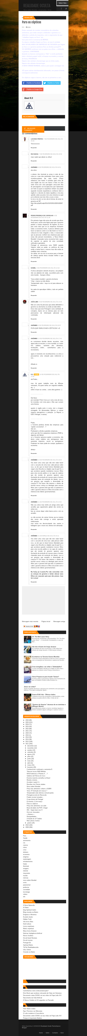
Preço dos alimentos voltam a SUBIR (39, 789)
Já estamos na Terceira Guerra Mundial (45, 657)
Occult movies (28, 940)
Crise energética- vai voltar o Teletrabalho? (47, 667)
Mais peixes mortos (33, 821)
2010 (27, 825)
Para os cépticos (32, 804)
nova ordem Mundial (29, 880)
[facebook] (61, 8)
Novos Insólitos (28, 935)
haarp (25, 864)
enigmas (26, 857)
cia (24, 843)
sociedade (26, 889)
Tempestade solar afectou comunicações (40, 793)
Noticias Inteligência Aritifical (32, 933)
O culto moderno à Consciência (33, 1013)
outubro (30, 750)
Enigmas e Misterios (30, 914)
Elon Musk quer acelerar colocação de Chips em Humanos (42, 993)
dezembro (30, 746)
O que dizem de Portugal (35, 799)
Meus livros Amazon (29, 931)
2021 (27, 731)
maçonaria (26, 873)
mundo (25, 875)
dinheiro (25, 852)
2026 (27, 720)
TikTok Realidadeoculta (30, 947)
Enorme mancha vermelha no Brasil (38, 778)
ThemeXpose (56, 1026)
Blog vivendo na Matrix (30, 912)
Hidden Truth (27, 919)
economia (26, 854)
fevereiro (30, 767)
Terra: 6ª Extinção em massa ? (37, 791)
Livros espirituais (28, 926)
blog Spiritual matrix (29, 910)
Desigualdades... (32, 816)
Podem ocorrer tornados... (35, 797)
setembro (30, 752)
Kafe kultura (27, 924)
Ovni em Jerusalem (33, 812)
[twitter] (66, 8)
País (24, 836)
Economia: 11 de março (34, 801)
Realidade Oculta (36, 5)
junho (29, 758)
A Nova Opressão (29, 905)
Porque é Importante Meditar (32, 1018)
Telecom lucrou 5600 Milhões (36, 771)
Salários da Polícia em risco (36, 776)
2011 (27, 743)
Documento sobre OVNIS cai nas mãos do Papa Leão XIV (42, 995)
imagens (26, 868)
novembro (30, 748)
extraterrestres (28, 861)
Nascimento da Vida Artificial (32, 998)
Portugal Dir (27, 942)
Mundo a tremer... (32, 780)
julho (29, 756)
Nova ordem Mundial (33, 786)
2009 (27, 827)
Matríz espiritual (28, 928)
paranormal (26, 885)
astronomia (26, 840)
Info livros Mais (28, 921)
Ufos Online (27, 950)
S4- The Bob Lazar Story (40, 637)
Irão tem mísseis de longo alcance (44, 647)
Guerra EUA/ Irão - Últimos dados (43, 694)
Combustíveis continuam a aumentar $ (39, 769)
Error (62, 1033)
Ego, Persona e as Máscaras (32, 1011)
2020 (27, 733)
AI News (26, 907)
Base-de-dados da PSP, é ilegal (37, 808)
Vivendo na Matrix (29, 952)
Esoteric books (28, 917)
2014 (27, 737)
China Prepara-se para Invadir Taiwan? (45, 677)
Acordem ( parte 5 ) (33, 782)
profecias (26, 887)
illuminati (26, 866)
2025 (27, 722)
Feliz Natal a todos (29, 1009)
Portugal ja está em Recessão (37, 795)
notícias (25, 878)
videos (25, 894)
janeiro (29, 823)
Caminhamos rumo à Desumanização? (35, 991)
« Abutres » (30, 814)
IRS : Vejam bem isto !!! (35, 810)
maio (29, 761)
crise (24, 850)
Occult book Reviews (30, 938)
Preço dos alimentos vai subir (36, 806)
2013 (27, 739)
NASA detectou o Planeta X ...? (37, 773)
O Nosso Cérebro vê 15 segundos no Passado (38, 1000)
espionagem (27, 859)
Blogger (24, 1027)
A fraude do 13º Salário (34, 819)
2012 (27, 741)
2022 (27, 728)
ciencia (25, 845)
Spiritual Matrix (28, 945)
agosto (29, 754)
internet (25, 871)
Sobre (47, 1033)
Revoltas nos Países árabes (36, 784)
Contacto (55, 1033)
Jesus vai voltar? (30, 687)
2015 (27, 735)
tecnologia (26, 892)
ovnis (25, 882)
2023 (27, 726)
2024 (27, 724)
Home (41, 1033)
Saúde (25, 838)
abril (28, 763)
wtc (24, 896)
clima (25, 847)
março (29, 765)
